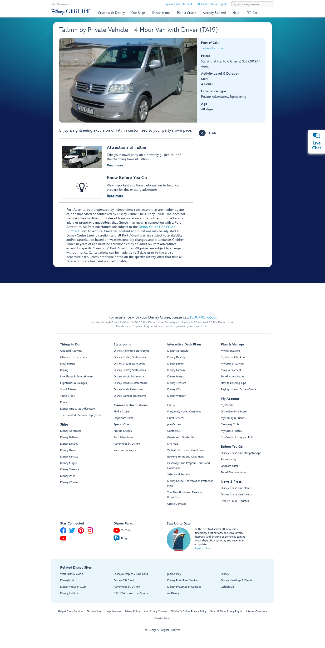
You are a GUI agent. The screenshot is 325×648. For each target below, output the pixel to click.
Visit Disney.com (60, 4)
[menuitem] (199, 4)
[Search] (234, 4)
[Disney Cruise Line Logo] (70, 12)
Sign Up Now (202, 548)
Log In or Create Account (177, 4)
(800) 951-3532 (203, 317)
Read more (115, 165)
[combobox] (253, 4)
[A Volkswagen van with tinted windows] (128, 80)
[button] (252, 13)
